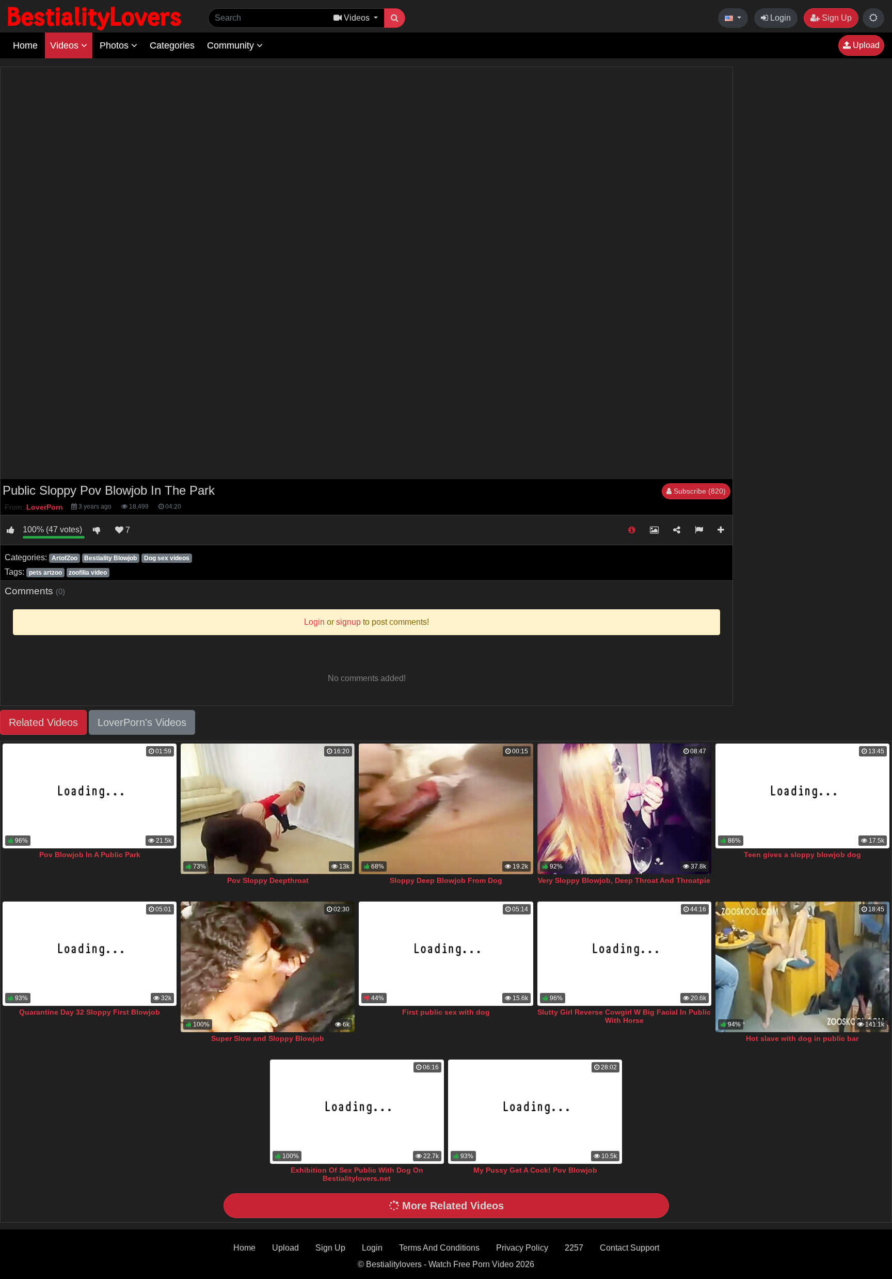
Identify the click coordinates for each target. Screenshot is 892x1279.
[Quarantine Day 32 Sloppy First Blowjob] (90, 954)
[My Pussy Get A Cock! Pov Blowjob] (535, 1112)
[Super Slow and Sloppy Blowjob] (268, 967)
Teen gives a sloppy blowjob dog (802, 854)
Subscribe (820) (699, 491)
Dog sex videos (166, 558)
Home (25, 45)
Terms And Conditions (439, 1247)
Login (779, 17)
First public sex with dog (446, 1012)
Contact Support (629, 1247)
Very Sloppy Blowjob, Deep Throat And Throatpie (624, 880)
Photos (115, 45)
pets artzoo (45, 572)
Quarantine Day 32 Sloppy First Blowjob (89, 1012)
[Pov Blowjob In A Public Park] (90, 796)
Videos (65, 45)
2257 (574, 1247)
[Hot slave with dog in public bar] (802, 967)
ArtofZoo (64, 558)
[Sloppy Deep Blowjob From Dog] (446, 809)
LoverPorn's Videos (142, 722)
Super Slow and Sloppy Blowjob (267, 1038)
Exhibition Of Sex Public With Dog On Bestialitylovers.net (357, 1174)
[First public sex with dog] (446, 954)
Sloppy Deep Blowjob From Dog (446, 880)
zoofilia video (88, 572)
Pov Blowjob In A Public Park (89, 854)
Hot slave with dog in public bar (802, 1038)
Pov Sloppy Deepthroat (268, 880)
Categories (172, 45)
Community (232, 45)
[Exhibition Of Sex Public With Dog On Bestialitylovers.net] (357, 1112)
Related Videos (43, 722)
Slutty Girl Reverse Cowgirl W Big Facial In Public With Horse (624, 1016)
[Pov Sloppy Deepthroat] (268, 809)
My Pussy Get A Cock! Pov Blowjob (535, 1170)
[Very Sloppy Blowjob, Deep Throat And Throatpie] (624, 809)
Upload (865, 45)
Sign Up (836, 17)
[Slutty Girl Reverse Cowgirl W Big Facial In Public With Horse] (624, 954)
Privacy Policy (522, 1247)
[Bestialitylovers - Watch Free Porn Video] (95, 17)
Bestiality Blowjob (110, 558)
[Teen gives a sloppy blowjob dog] (802, 796)
